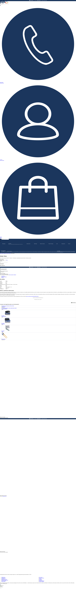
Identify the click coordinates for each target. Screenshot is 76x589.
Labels (57, 243)
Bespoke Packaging (9, 251)
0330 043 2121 (4, 496)
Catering (3, 251)
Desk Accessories (8, 253)
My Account (40, 577)
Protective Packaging (4, 579)
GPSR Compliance (41, 581)
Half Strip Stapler (4, 316)
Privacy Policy (3, 581)
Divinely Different (4, 580)
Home (1, 253)
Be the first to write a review (38, 299)
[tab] (39, 276)
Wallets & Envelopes (42, 243)
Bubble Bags (35, 243)
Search (1, 239)
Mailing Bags (3, 243)
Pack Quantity (2, 259)
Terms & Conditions (41, 580)
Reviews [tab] (3, 277)
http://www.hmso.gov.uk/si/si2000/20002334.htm (32, 296)
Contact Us (40, 579)
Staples (2, 331)
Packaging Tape (63, 243)
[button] (38, 299)
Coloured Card (3, 306)
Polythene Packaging (50, 243)
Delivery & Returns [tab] (4, 276)
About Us (40, 578)
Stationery (5, 253)
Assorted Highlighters (4, 308)
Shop (2, 253)
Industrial (69, 243)
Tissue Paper (3, 578)
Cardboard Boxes (28, 243)
